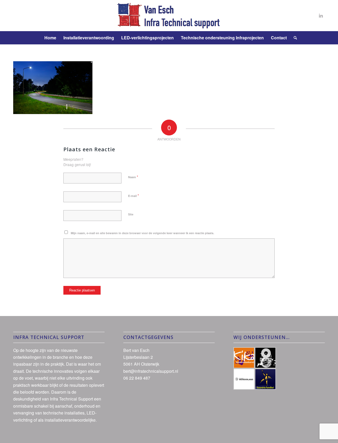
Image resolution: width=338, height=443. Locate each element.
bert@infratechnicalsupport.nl (150, 371)
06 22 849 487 (136, 378)
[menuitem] (50, 37)
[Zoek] (293, 37)
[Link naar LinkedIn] (321, 16)
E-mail (133, 195)
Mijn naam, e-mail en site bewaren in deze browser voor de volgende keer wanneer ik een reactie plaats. (142, 233)
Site (130, 214)
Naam (133, 176)
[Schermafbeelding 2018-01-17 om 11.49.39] (169, 15)
